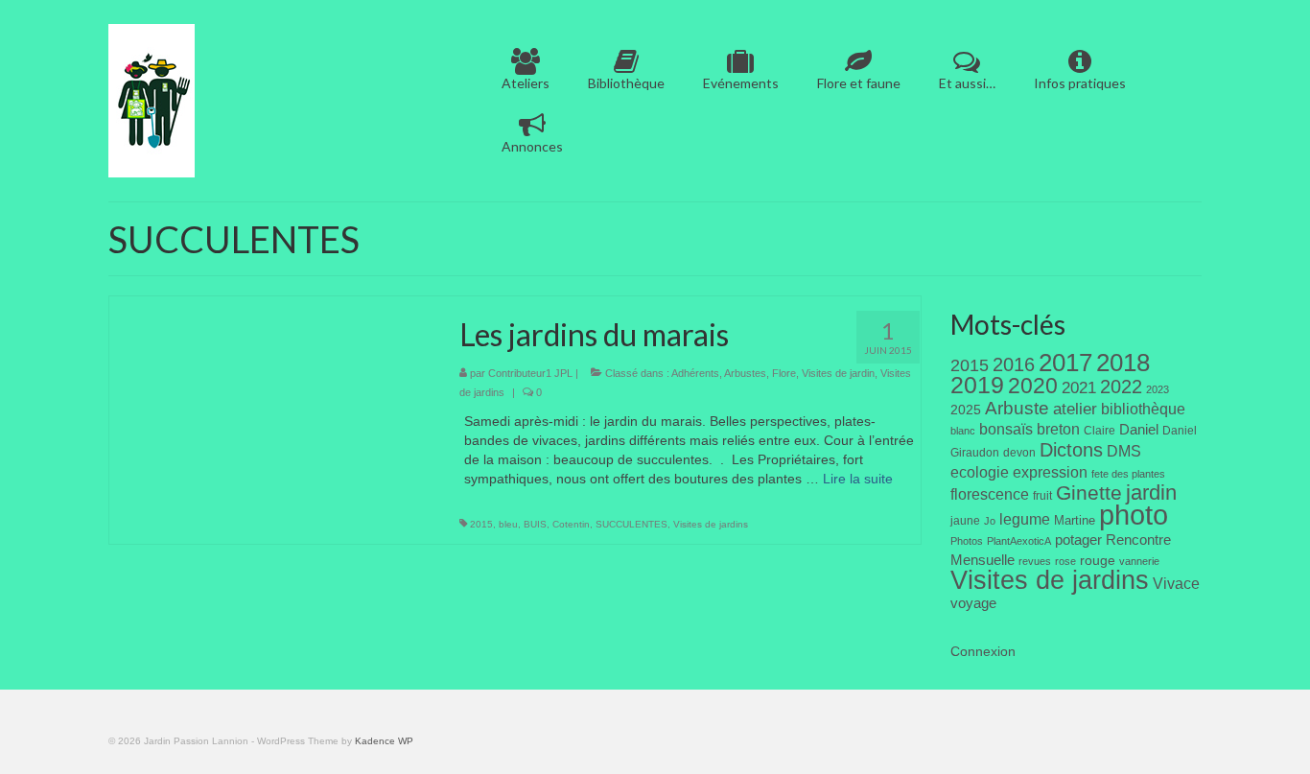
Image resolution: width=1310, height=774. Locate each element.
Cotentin (571, 524)
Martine (1074, 520)
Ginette (1089, 492)
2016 (1014, 364)
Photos (966, 541)
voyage (973, 603)
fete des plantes (1128, 474)
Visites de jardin (838, 373)
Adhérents (695, 373)
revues (1034, 561)
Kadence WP (384, 741)
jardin (1151, 492)
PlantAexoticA (1019, 541)
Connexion (983, 651)
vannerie (1139, 561)
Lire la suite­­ (858, 478)
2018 (1123, 362)
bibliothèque (1143, 409)
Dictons (1071, 449)
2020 (1033, 385)
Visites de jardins (710, 524)
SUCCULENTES (631, 524)
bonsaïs (1006, 428)
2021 (1079, 388)
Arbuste (1017, 408)
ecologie (979, 472)
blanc (962, 430)
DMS (1124, 450)
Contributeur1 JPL (530, 373)
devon (1019, 452)
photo (1133, 514)
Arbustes (745, 373)
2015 (481, 524)
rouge (1097, 560)
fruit (1042, 496)
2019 (977, 385)
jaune (965, 521)
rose (1065, 561)
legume (1024, 519)
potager (1078, 539)
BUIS (535, 524)
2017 (1065, 362)
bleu (508, 524)
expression (1050, 472)
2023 (1157, 389)
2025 (965, 409)
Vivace (1176, 583)
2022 (1121, 386)
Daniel (1138, 429)
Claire (1099, 430)
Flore (784, 373)
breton (1058, 428)
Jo (989, 521)
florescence (989, 494)
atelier (1075, 409)
